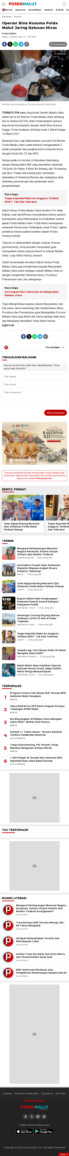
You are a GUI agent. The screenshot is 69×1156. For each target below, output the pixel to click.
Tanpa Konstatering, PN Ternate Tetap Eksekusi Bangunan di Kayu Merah (34, 746)
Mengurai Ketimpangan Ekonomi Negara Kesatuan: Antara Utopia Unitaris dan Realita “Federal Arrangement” (37, 553)
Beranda (6, 16)
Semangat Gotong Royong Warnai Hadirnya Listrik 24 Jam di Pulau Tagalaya (38, 618)
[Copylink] (26, 44)
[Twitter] (10, 44)
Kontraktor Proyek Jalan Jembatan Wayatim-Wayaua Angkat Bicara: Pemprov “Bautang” (38, 568)
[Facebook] (4, 44)
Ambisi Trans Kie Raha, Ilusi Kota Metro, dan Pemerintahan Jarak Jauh (40, 955)
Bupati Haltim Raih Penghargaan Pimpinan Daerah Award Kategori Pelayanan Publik (38, 601)
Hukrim (18, 16)
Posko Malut (9, 33)
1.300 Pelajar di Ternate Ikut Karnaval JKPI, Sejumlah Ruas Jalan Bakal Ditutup (36, 759)
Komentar (59, 44)
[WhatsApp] (15, 44)
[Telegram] (21, 44)
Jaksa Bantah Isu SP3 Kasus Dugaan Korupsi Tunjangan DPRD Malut (37, 708)
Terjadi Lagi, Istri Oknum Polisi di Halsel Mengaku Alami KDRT (41, 652)
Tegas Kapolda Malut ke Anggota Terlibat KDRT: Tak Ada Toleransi (32, 200)
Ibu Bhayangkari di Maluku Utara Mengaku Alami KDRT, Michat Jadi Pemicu (36, 720)
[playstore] (44, 1131)
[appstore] (24, 1131)
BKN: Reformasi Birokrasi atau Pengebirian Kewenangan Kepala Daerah (41, 971)
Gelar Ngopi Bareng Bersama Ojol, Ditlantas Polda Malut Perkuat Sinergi (22, 526)
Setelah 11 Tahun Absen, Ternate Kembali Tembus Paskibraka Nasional (36, 733)
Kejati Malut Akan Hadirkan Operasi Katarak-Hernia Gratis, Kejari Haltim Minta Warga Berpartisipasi (39, 668)
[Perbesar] (34, 99)
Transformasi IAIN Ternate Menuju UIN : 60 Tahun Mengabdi (40, 924)
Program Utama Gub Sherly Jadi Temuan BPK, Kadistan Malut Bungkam (38, 694)
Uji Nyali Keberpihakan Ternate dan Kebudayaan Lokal (37, 940)
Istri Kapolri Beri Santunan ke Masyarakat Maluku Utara (32, 293)
